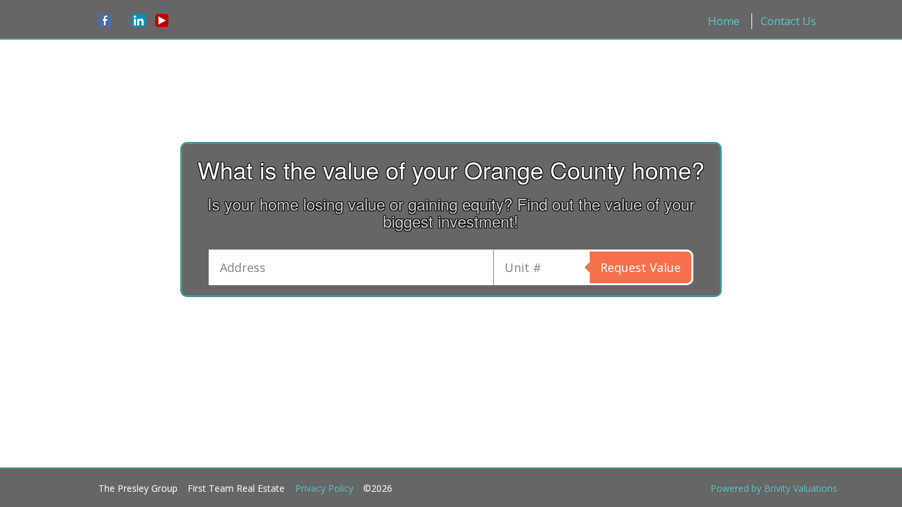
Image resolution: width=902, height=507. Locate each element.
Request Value (640, 267)
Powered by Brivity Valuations (774, 488)
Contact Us (788, 20)
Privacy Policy (324, 488)
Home (724, 20)
